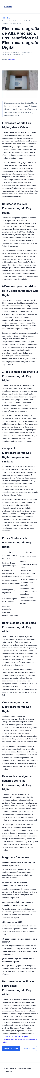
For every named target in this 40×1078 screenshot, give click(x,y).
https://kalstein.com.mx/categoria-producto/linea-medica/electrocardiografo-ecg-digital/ (19, 1039)
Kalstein (8, 7)
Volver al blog (29, 1048)
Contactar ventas (11, 1048)
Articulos (12, 59)
